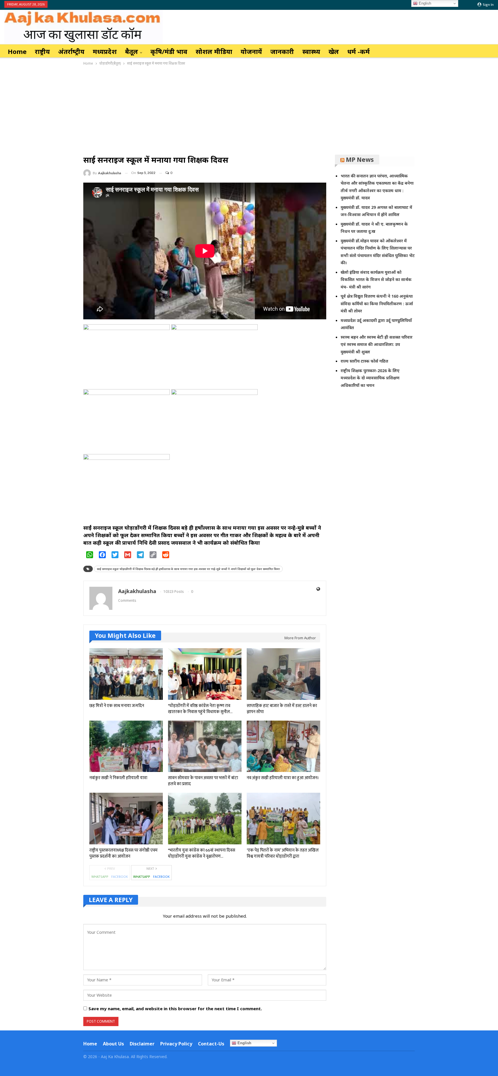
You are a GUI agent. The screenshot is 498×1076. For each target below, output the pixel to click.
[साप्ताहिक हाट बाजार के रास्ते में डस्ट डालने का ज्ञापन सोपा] (283, 674)
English (243, 1043)
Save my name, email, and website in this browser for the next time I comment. (175, 1008)
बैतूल (131, 51)
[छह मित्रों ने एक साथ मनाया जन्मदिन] (126, 674)
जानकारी (282, 51)
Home (17, 51)
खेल (334, 51)
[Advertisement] (249, 110)
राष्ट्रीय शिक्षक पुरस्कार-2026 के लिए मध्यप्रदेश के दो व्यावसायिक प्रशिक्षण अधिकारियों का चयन (370, 378)
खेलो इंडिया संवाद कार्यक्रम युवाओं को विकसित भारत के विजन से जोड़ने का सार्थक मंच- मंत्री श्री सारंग (376, 279)
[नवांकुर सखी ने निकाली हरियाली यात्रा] (126, 746)
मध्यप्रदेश (105, 51)
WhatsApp (99, 876)
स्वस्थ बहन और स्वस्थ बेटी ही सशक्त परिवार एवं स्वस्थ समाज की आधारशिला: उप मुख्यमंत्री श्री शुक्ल (376, 344)
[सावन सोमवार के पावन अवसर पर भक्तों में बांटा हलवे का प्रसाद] (205, 746)
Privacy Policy (176, 1044)
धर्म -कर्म (358, 51)
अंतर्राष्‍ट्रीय (71, 51)
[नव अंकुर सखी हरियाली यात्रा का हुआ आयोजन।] (283, 746)
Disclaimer (142, 1044)
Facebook (119, 876)
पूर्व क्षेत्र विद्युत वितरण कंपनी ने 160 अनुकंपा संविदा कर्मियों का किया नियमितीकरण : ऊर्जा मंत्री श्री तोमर (377, 303)
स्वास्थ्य (311, 51)
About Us (113, 1044)
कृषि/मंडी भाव (168, 51)
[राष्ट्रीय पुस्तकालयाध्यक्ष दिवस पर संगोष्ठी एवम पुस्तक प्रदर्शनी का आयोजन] (126, 818)
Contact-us (211, 1044)
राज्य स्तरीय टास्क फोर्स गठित (364, 361)
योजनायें (251, 51)
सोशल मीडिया (214, 51)
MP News (360, 159)
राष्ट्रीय (42, 51)
